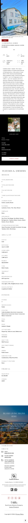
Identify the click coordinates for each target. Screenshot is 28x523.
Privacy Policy (20, 514)
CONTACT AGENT (14, 158)
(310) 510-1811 (8, 457)
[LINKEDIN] (15, 498)
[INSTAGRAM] (12, 498)
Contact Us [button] (14, 435)
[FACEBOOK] (8, 498)
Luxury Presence (14, 507)
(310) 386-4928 (6, 144)
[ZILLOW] (19, 498)
